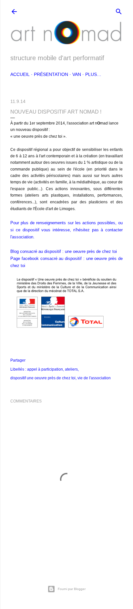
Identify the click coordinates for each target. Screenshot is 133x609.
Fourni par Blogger (72, 589)
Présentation (51, 74)
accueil (20, 74)
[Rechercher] (119, 10)
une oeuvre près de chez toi (91, 251)
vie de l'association (94, 378)
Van (76, 74)
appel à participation (45, 369)
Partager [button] (18, 360)
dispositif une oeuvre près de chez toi (43, 378)
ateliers (71, 369)
